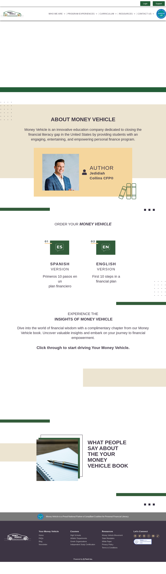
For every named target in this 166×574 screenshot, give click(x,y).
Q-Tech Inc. (88, 559)
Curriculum (107, 14)
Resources (126, 14)
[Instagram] (148, 536)
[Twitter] (139, 536)
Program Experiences (81, 14)
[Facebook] (144, 536)
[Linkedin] (135, 536)
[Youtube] (153, 536)
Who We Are (56, 14)
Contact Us (145, 14)
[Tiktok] (157, 536)
